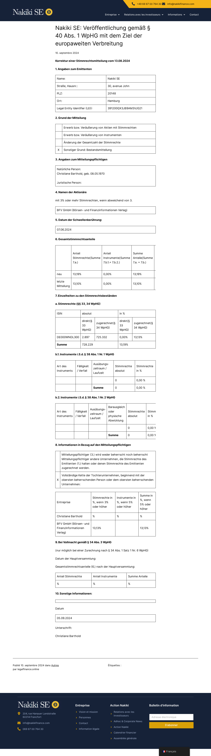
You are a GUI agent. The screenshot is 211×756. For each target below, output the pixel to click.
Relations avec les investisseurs (142, 14)
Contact (194, 14)
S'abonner (171, 725)
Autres (55, 665)
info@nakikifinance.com (180, 3)
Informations (175, 14)
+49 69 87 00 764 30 (149, 3)
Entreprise (111, 14)
